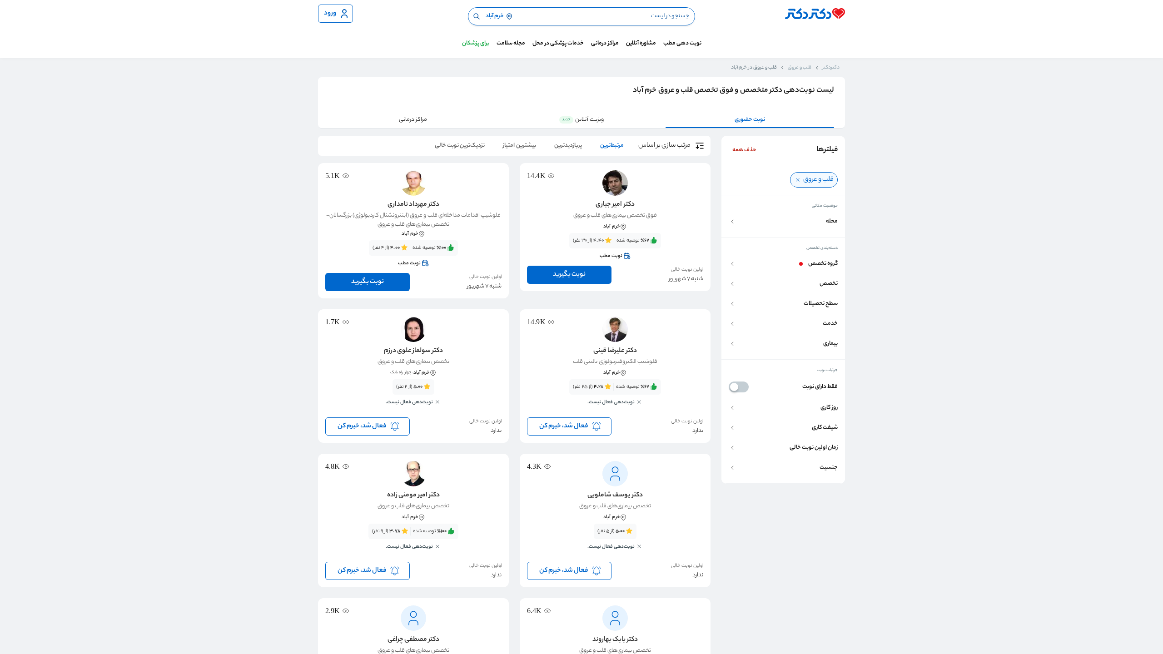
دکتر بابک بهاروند (615, 639)
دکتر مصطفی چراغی (413, 639)
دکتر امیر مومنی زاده (413, 495)
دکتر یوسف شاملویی (614, 495)
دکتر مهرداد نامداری (413, 204)
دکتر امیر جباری (615, 204)
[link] (615, 248)
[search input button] (476, 16)
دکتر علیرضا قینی (614, 351)
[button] (783, 221)
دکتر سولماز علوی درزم (413, 351)
